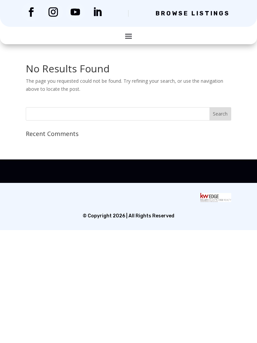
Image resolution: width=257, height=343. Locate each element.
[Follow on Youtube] (75, 12)
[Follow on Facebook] (31, 12)
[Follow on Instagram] (53, 12)
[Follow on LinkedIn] (97, 12)
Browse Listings (193, 13)
